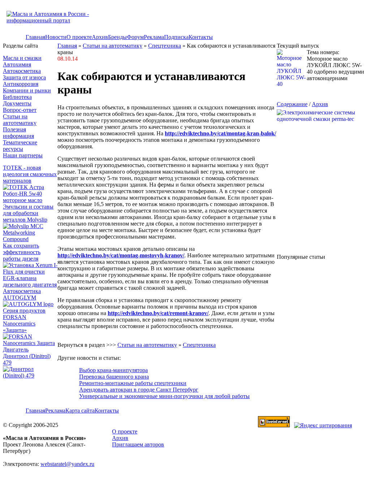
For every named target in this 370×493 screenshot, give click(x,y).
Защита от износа (24, 77)
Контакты (201, 37)
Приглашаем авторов (138, 444)
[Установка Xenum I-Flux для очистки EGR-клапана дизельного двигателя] (30, 285)
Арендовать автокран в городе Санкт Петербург (138, 390)
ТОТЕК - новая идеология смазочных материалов (30, 174)
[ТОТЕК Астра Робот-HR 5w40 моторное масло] (30, 200)
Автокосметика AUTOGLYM (22, 294)
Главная (35, 37)
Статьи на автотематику (19, 119)
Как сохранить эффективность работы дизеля (21, 252)
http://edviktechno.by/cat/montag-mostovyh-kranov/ (120, 255)
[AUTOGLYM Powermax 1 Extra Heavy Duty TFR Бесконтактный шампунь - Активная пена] (28, 304)
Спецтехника (164, 46)
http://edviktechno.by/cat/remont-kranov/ (158, 313)
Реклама (154, 37)
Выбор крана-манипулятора (113, 370)
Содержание (292, 104)
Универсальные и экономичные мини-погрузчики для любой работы (164, 396)
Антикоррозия (20, 84)
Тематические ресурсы (20, 145)
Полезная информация (18, 132)
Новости (55, 37)
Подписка (176, 37)
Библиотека (17, 97)
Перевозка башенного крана (114, 377)
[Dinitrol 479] (30, 375)
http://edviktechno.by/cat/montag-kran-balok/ (220, 133)
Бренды (117, 37)
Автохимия (17, 64)
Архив (100, 37)
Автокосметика (22, 71)
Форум (135, 37)
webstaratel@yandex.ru (67, 464)
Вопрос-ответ (19, 110)
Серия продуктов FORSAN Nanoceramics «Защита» (24, 320)
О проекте (79, 37)
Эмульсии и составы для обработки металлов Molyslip (28, 213)
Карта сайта (80, 410)
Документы (17, 103)
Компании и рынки (27, 90)
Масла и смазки (22, 58)
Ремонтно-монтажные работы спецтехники (132, 383)
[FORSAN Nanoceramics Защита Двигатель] (30, 343)
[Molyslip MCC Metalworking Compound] (30, 239)
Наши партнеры (23, 155)
